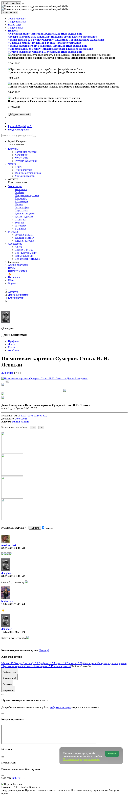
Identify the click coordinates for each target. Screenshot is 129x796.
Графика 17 (46, 663)
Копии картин (20, 421)
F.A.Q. (16, 787)
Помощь (6, 787)
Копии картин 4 (61, 666)
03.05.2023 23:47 (10, 548)
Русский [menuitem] (13, 126)
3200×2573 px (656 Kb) (34, 415)
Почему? (44, 650)
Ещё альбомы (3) (81, 666)
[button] (17, 18)
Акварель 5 (43, 666)
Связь (11, 347)
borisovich (7, 601)
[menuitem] (29, 126)
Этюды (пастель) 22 (26, 663)
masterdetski (8, 545)
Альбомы (13, 350)
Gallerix (16, 778)
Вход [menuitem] (11, 129)
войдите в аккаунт (60, 707)
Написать (34, 528)
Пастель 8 (73, 663)
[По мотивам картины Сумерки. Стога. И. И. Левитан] (44, 378)
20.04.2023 (21, 418)
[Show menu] (23, 3)
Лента (11, 344)
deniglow (6, 573)
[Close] (34, 136)
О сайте (24, 787)
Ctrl (33, 427)
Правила (30, 790)
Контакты (34, 787)
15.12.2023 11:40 (10, 604)
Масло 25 (7, 663)
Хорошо (112, 753)
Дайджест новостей (19, 114)
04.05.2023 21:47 (10, 576)
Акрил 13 (60, 663)
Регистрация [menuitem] (21, 129)
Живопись (7, 372)
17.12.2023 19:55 (10, 632)
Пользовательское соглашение (53, 790)
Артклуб (17, 180)
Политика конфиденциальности (89, 790)
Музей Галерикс (17, 143)
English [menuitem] (22, 126)
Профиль (13, 341)
